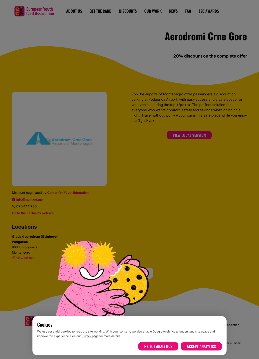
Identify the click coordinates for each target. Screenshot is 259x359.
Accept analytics (201, 346)
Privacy (87, 336)
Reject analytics (158, 346)
